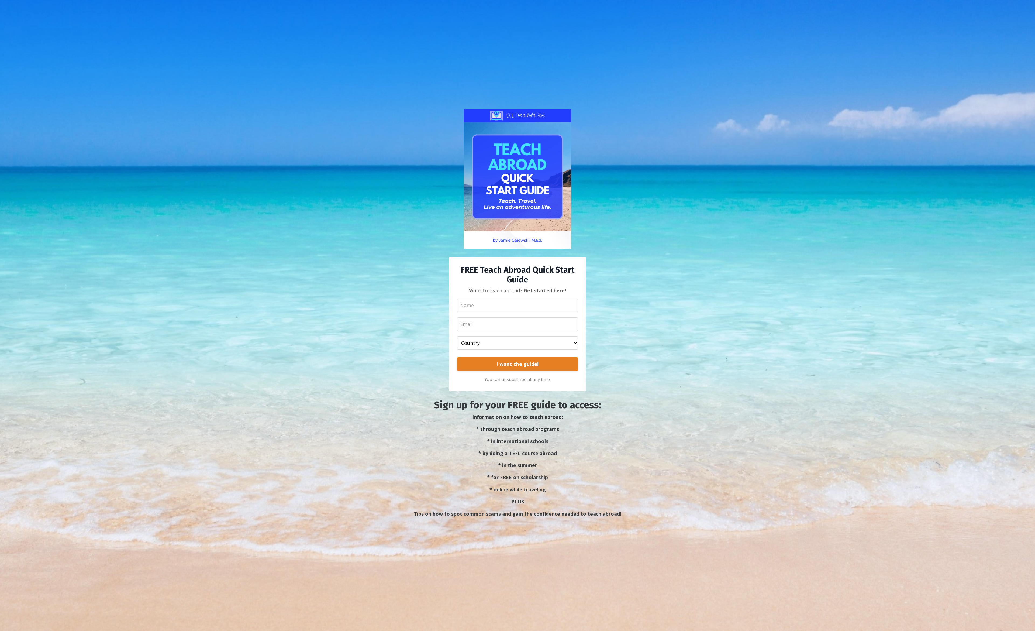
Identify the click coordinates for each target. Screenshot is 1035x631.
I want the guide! (517, 364)
